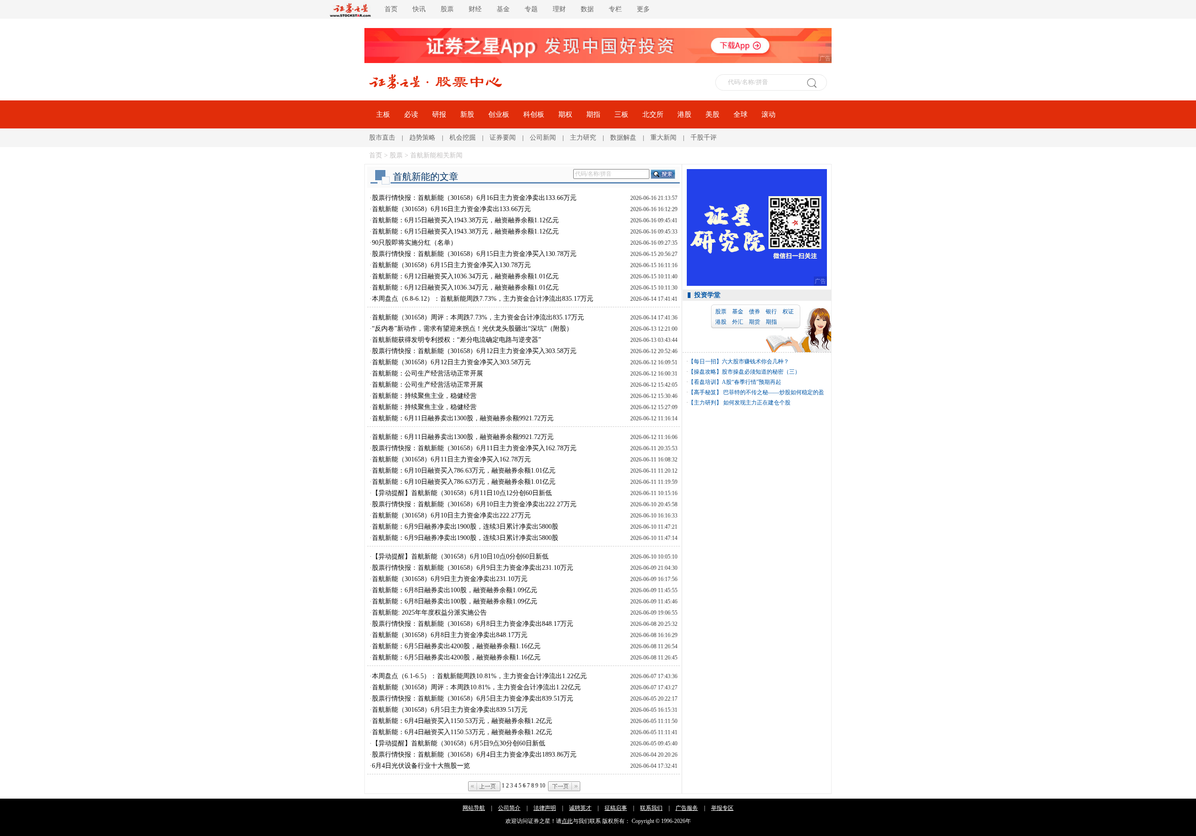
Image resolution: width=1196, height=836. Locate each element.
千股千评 (704, 137)
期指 (593, 114)
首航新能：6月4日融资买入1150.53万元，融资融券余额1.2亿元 (462, 720)
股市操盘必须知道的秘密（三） (761, 371)
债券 (754, 311)
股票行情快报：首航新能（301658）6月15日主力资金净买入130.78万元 (474, 253)
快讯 (419, 9)
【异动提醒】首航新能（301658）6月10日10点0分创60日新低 (460, 556)
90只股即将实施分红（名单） (414, 242)
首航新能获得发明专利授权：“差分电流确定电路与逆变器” (456, 339)
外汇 (737, 322)
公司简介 (509, 808)
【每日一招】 (705, 361)
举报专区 (722, 808)
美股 (712, 114)
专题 (531, 9)
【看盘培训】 (705, 382)
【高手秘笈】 (705, 392)
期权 (565, 114)
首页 (391, 9)
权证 (788, 311)
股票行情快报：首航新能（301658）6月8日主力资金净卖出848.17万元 (472, 623)
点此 (567, 821)
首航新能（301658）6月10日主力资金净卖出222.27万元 (451, 515)
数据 (587, 9)
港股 (684, 114)
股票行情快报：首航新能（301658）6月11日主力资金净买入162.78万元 (474, 448)
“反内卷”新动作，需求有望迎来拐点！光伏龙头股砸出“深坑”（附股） (472, 328)
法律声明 (545, 808)
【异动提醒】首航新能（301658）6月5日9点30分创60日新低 (458, 743)
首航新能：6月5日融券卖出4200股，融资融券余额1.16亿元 (456, 646)
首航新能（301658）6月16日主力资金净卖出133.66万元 (451, 209)
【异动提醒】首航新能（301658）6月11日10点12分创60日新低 (462, 492)
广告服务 (687, 808)
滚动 (769, 114)
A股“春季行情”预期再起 (751, 382)
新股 (467, 114)
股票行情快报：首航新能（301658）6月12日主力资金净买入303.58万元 (474, 350)
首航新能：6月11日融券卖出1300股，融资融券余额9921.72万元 (463, 418)
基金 (503, 9)
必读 (411, 114)
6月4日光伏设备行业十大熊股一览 (421, 765)
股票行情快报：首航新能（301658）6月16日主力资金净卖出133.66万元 (474, 197)
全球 (740, 114)
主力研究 (583, 137)
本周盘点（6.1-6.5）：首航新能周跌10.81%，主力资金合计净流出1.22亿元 (479, 676)
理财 (559, 9)
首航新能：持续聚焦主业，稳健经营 (424, 395)
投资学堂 (707, 294)
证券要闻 (503, 137)
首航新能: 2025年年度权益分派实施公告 (429, 612)
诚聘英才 (580, 808)
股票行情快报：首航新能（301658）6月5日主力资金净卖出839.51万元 (472, 698)
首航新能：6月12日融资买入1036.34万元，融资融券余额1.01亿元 (465, 276)
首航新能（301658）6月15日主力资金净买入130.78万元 (451, 265)
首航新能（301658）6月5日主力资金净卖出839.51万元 (449, 709)
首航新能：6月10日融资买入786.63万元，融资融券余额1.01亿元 (463, 470)
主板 (383, 114)
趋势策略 (422, 137)
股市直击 (382, 137)
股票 (447, 9)
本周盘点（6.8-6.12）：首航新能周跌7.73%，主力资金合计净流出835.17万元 (482, 298)
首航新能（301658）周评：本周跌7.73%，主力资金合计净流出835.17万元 (478, 317)
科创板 (533, 114)
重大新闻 (663, 137)
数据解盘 (623, 137)
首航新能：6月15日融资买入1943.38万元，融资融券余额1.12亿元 (465, 220)
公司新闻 (543, 137)
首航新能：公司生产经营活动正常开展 (427, 373)
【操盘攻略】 (705, 371)
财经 (475, 9)
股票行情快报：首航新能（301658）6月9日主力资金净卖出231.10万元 (472, 567)
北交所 (652, 114)
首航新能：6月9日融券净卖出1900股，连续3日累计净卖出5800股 (465, 526)
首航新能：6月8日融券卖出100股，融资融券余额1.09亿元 (454, 590)
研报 (439, 114)
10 (542, 785)
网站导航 (474, 808)
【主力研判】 (705, 402)
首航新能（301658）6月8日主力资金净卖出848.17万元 (449, 634)
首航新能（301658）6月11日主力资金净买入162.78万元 (451, 459)
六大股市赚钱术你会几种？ (755, 361)
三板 (621, 114)
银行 (771, 311)
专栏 (615, 9)
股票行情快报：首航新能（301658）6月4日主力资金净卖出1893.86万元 (474, 754)
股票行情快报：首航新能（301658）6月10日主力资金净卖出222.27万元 (474, 504)
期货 (754, 322)
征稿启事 (616, 808)
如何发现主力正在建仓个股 (756, 402)
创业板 (498, 114)
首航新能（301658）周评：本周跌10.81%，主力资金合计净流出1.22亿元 (476, 687)
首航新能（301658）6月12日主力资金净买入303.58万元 (451, 362)
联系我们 (651, 808)
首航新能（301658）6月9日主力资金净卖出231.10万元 (449, 578)
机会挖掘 (462, 137)
